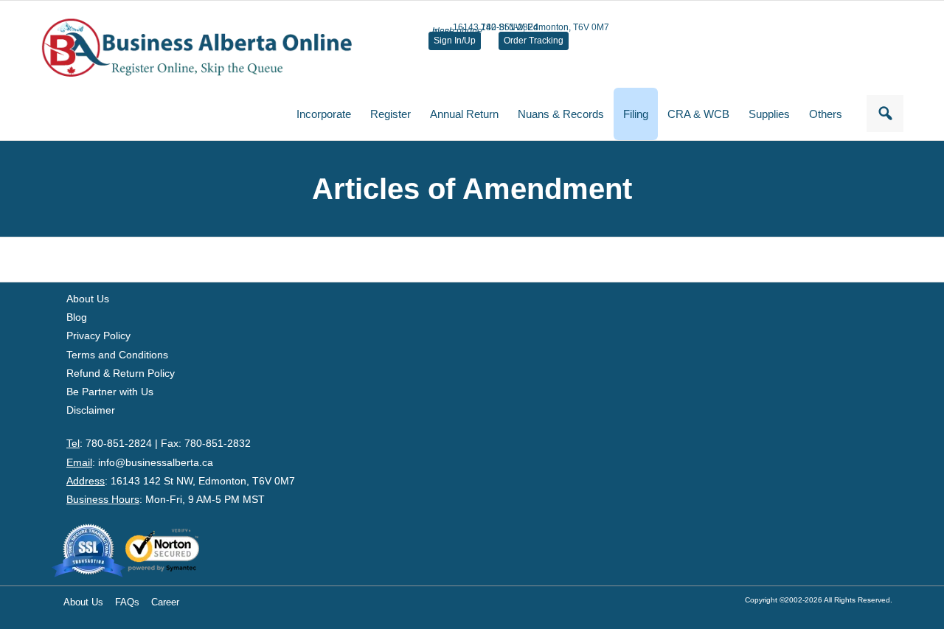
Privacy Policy (98, 335)
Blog (76, 317)
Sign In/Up (455, 40)
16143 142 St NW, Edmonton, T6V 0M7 (203, 481)
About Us (87, 299)
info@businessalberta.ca (155, 462)
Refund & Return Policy (120, 373)
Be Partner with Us (109, 391)
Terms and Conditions (117, 355)
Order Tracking (533, 40)
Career (165, 602)
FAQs (127, 602)
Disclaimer (90, 410)
